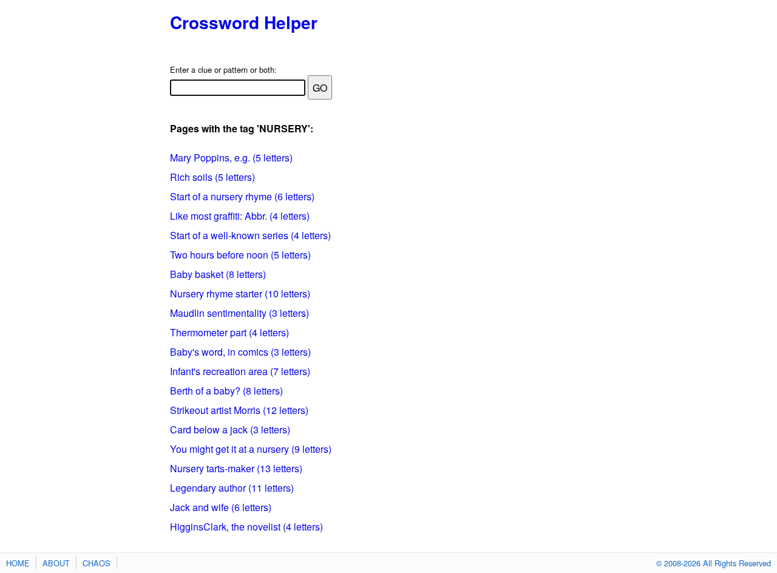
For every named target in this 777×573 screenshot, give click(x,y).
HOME (18, 563)
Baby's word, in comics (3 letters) (240, 352)
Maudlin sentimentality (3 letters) (239, 313)
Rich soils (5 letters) (212, 177)
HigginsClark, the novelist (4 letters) (246, 527)
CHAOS (96, 563)
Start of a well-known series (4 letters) (250, 235)
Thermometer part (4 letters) (229, 332)
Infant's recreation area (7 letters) (240, 371)
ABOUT (56, 563)
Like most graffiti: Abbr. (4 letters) (240, 216)
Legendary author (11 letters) (232, 488)
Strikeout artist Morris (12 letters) (239, 410)
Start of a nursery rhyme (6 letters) (242, 196)
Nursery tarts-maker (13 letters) (236, 468)
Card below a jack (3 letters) (230, 429)
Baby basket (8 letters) (218, 274)
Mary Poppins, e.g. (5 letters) (231, 157)
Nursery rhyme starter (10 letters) (240, 293)
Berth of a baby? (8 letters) (226, 391)
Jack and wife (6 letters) (220, 507)
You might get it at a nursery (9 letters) (250, 449)
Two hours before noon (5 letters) (240, 255)
